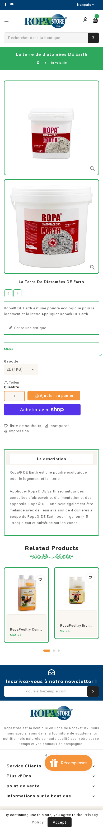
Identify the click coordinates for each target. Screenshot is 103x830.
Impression (19, 431)
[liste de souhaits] (40, 579)
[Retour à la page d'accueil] (38, 62)
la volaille (59, 62)
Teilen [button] (13, 382)
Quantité (11, 387)
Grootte (11, 361)
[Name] (93, 691)
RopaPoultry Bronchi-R (76, 625)
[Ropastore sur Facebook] (46, 755)
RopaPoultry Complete (26, 629)
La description (51, 458)
